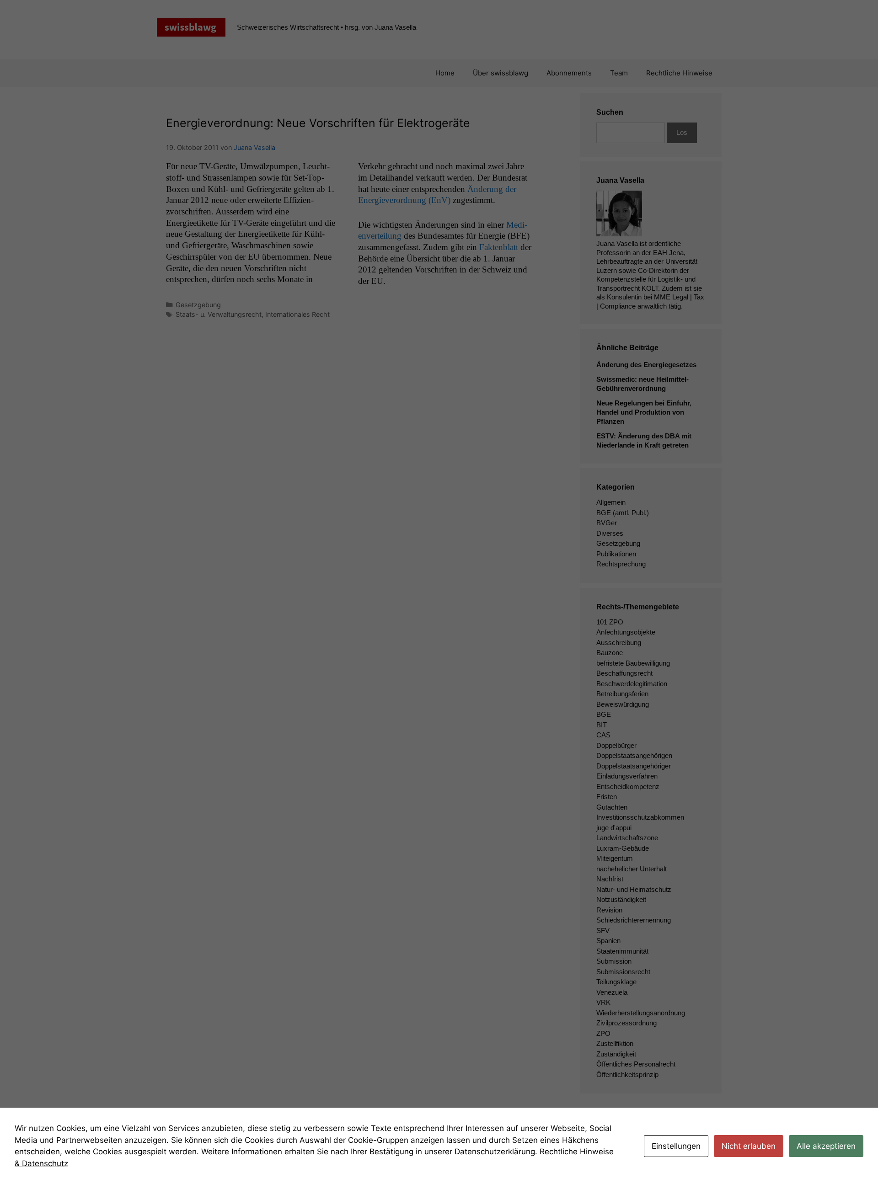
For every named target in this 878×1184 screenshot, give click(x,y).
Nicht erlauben (749, 1146)
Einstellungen (676, 1146)
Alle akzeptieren (826, 1146)
